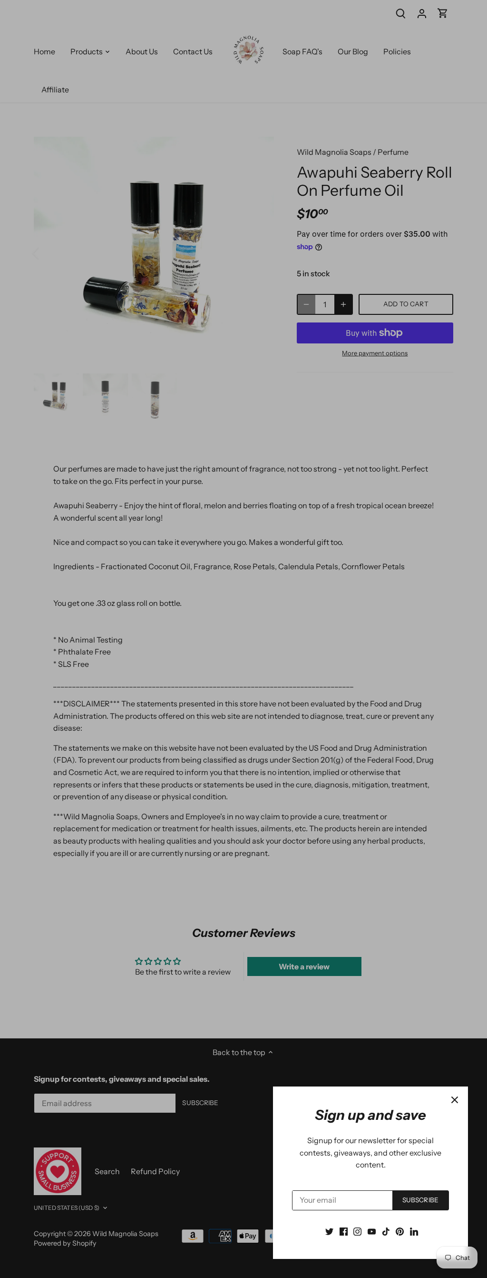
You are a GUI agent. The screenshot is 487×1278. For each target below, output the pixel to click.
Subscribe (420, 1200)
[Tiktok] (386, 1231)
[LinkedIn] (414, 1231)
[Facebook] (344, 1231)
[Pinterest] (400, 1231)
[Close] (454, 1099)
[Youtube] (372, 1231)
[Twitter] (329, 1231)
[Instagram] (357, 1231)
